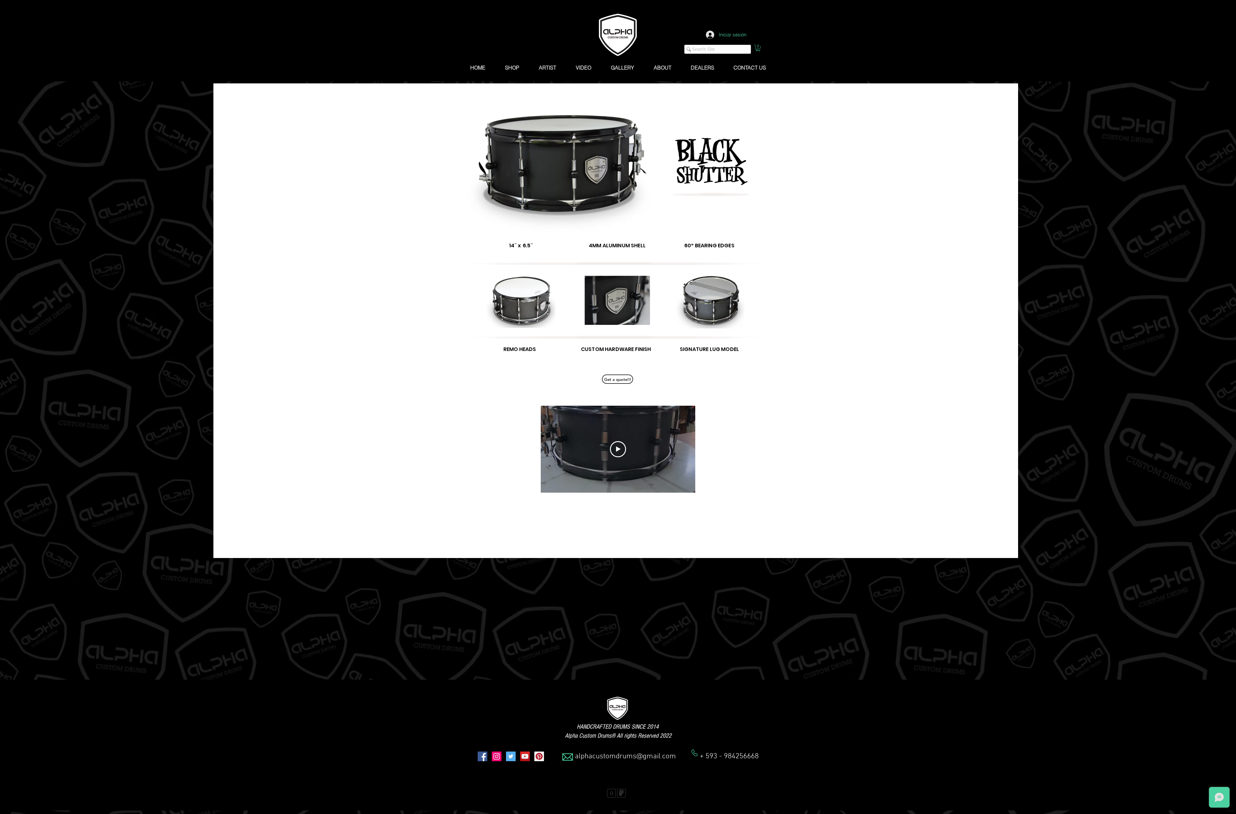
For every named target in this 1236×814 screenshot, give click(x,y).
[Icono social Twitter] (511, 756)
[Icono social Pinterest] (539, 756)
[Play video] (618, 449)
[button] (758, 48)
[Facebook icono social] (482, 756)
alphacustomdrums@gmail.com (625, 756)
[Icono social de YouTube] (525, 756)
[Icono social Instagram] (496, 756)
